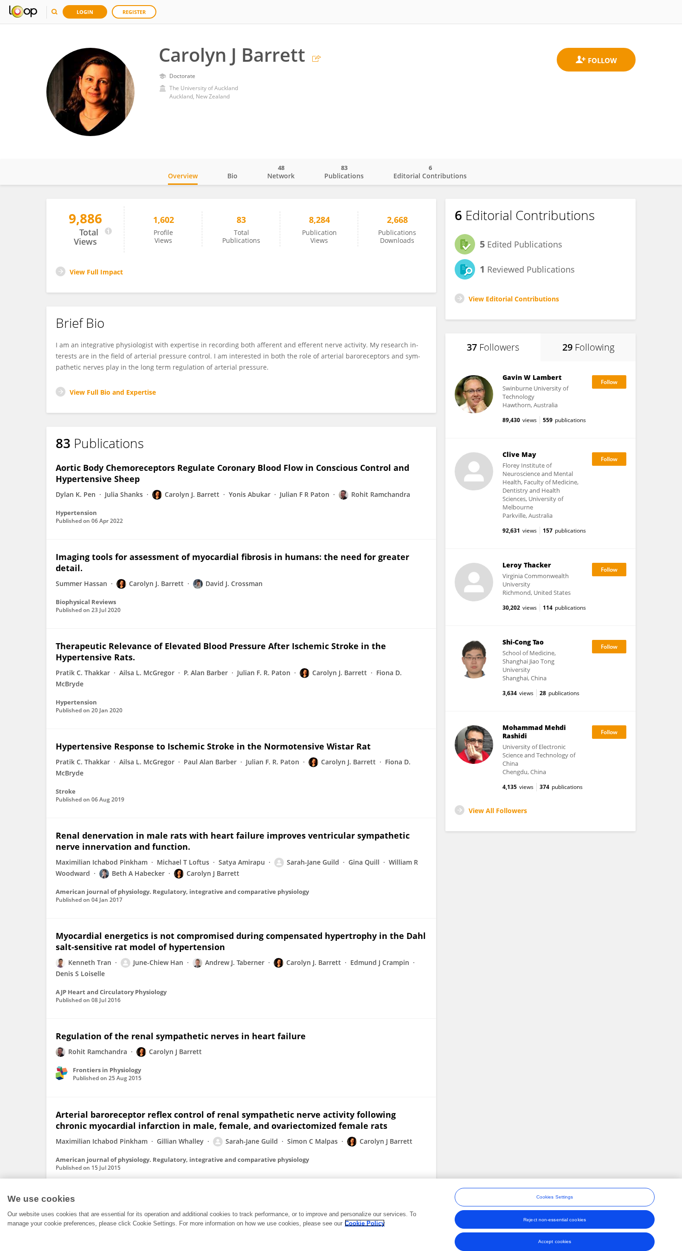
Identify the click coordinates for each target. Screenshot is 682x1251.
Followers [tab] (493, 347)
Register (134, 11)
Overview (183, 175)
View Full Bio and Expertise (113, 392)
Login (85, 11)
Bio (232, 175)
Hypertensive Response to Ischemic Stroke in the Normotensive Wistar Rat (213, 746)
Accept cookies (554, 1241)
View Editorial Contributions (514, 298)
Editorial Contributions (430, 171)
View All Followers (498, 810)
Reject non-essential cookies (554, 1219)
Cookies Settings (554, 1196)
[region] (341, 1215)
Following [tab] (588, 347)
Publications (344, 171)
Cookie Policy (365, 1222)
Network (281, 171)
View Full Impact (96, 271)
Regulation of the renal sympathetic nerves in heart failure (181, 1036)
